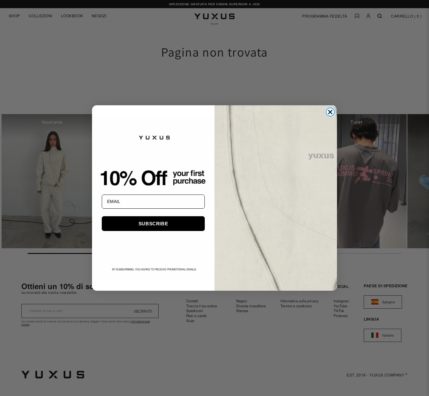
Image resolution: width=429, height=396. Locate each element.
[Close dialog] (330, 112)
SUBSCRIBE (153, 223)
